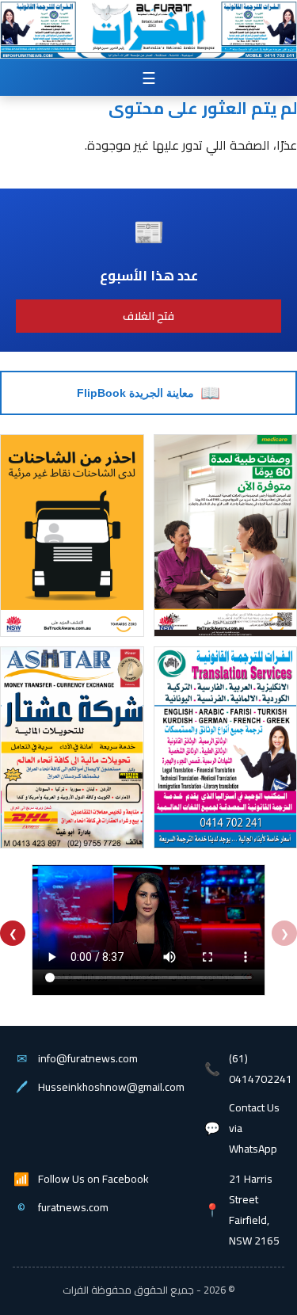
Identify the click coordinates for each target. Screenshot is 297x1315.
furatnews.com (73, 1207)
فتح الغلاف (148, 316)
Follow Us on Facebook (93, 1178)
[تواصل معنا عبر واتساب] (258, 54)
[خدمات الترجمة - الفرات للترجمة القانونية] (37, 22)
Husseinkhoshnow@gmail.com (111, 1087)
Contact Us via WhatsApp (254, 1128)
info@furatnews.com (88, 1058)
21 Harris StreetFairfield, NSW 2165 (254, 1209)
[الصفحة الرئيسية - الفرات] (148, 21)
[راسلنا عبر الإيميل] (41, 54)
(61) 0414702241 (260, 1068)
